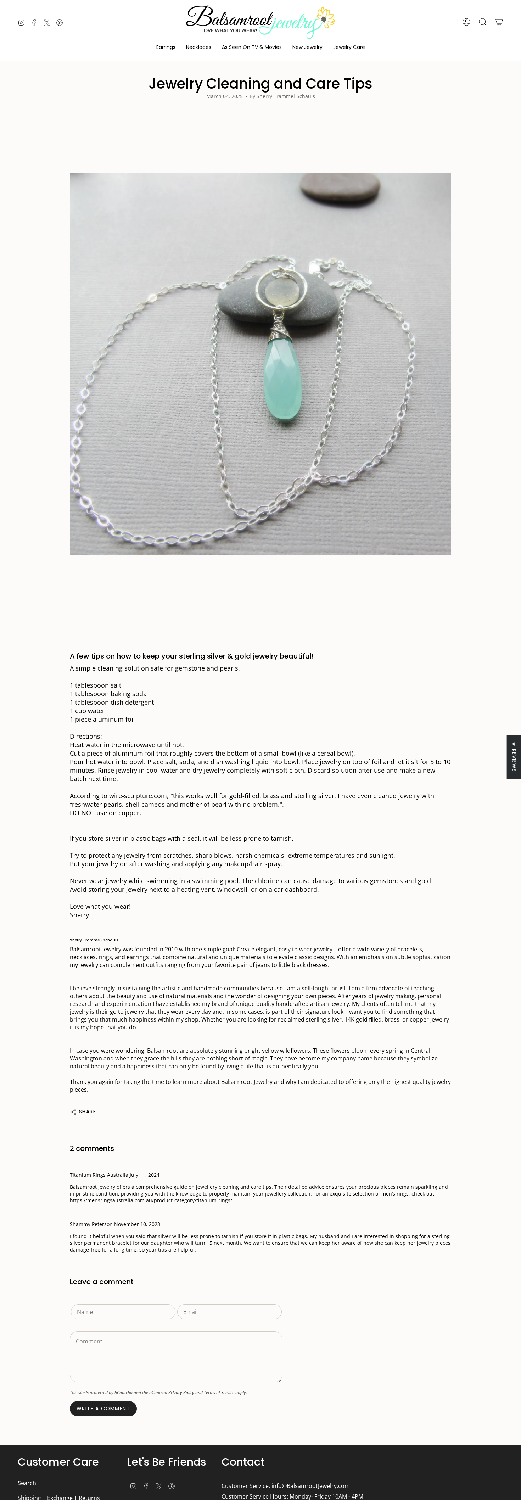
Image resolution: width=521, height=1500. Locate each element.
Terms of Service (219, 1392)
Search (27, 1483)
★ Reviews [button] (514, 757)
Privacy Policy (181, 1392)
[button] (166, 47)
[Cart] (499, 22)
